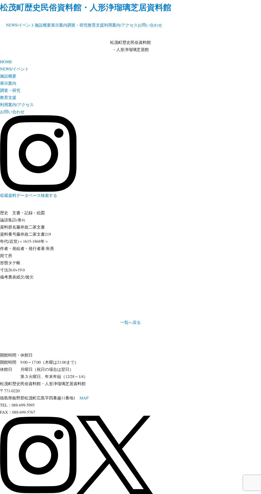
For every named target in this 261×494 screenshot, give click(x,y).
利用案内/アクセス (121, 25)
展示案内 (59, 25)
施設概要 (43, 25)
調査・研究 (77, 25)
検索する (49, 195)
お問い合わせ (150, 25)
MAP (84, 397)
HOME (6, 61)
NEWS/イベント (20, 25)
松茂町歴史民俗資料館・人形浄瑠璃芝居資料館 (85, 7)
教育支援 (96, 25)
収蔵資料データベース (20, 195)
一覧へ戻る (130, 322)
